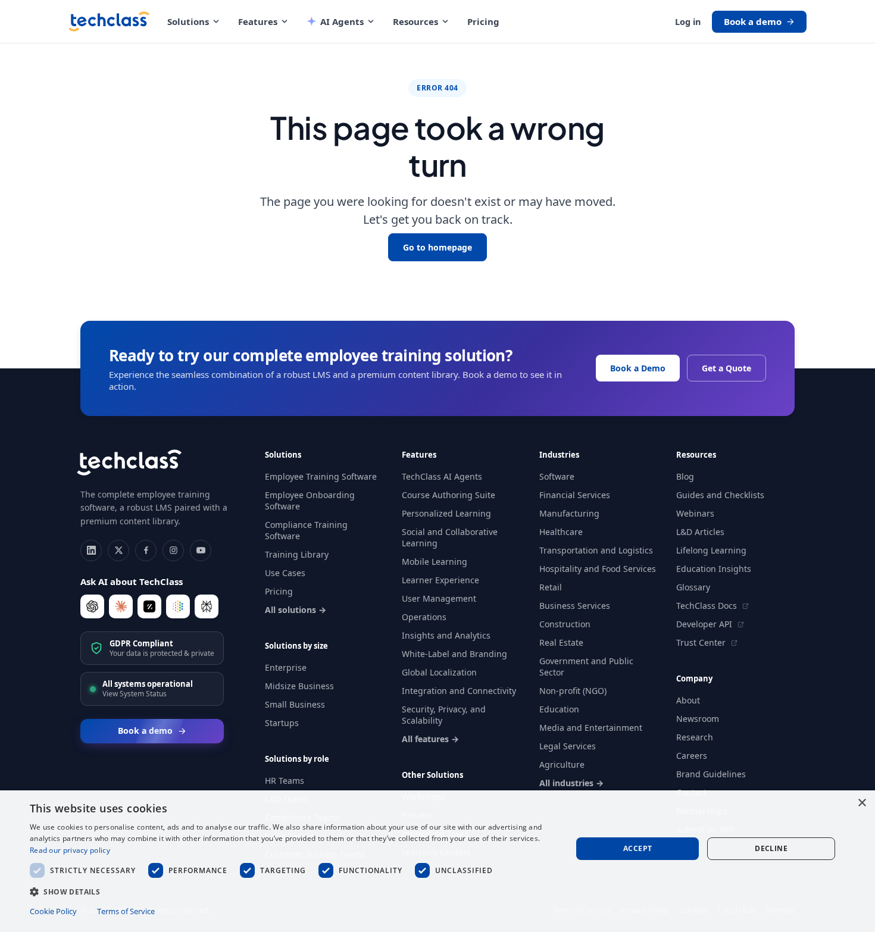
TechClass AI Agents (442, 476)
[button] (293, 891)
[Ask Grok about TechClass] (149, 606)
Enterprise (286, 667)
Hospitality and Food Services (597, 568)
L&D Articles (700, 531)
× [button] (861, 803)
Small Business (295, 704)
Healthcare (561, 531)
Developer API (705, 624)
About (688, 700)
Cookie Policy (53, 911)
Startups (282, 722)
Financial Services (574, 495)
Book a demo (753, 21)
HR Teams (284, 780)
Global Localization (439, 672)
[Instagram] (173, 550)
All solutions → (295, 609)
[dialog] (437, 861)
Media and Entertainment (590, 727)
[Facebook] (146, 550)
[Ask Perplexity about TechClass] (206, 606)
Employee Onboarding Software (310, 500)
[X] (118, 550)
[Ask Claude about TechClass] (121, 606)
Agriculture (562, 764)
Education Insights (713, 568)
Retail (550, 587)
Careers (691, 755)
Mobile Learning (434, 561)
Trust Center (702, 642)
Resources (415, 21)
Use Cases (285, 572)
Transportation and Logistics (596, 550)
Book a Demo (637, 368)
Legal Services (567, 746)
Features (257, 21)
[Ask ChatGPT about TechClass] (92, 606)
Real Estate (561, 642)
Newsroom (697, 718)
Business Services (574, 605)
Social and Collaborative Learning (450, 537)
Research (694, 737)
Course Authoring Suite (448, 495)
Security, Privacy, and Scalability (444, 714)
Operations (424, 617)
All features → (430, 739)
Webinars (695, 513)
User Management (439, 598)
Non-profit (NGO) (573, 690)
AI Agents (342, 21)
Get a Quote (726, 368)
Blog (685, 476)
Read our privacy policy (70, 850)
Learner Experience (440, 580)
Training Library (297, 554)
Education (559, 709)
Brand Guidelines (711, 774)
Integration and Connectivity (459, 690)
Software (556, 476)
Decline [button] (771, 848)
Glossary (693, 587)
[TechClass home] (108, 21)
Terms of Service (126, 911)
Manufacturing (569, 513)
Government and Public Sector (586, 666)
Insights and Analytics (446, 635)
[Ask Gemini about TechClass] (178, 606)
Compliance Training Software (306, 530)
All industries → (571, 783)
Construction (564, 624)
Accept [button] (637, 848)
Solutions (188, 21)
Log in (688, 21)
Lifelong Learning (711, 550)
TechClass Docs (707, 605)
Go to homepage (437, 247)
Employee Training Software (321, 476)
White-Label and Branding (454, 653)
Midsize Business (299, 686)
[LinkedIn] (91, 550)
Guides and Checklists (720, 495)
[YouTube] (200, 550)
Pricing (483, 21)
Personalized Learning (446, 513)
